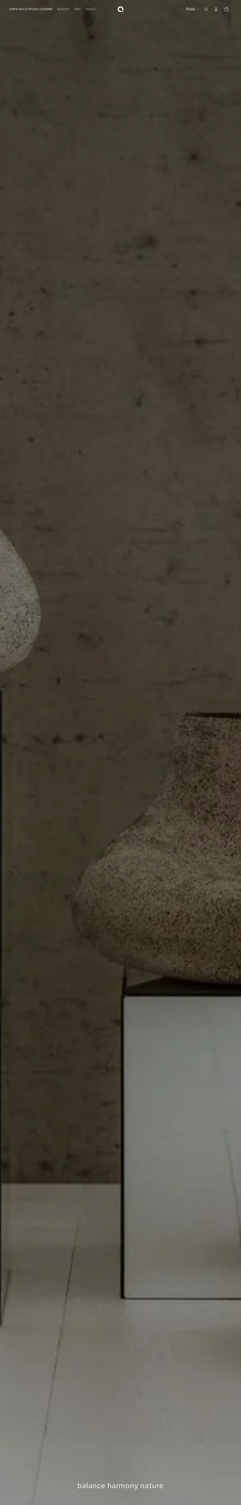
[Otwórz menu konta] (216, 9)
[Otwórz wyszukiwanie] (206, 9)
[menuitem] (90, 9)
